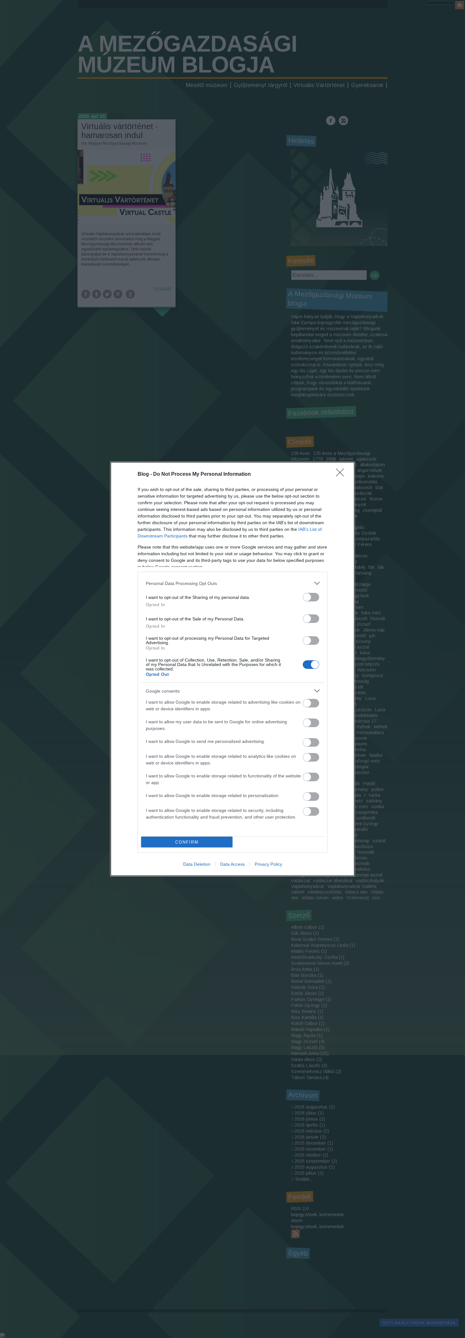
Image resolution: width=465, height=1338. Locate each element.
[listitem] (232, 583)
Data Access (232, 864)
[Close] (342, 474)
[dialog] (232, 669)
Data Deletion (196, 864)
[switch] (311, 597)
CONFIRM (187, 842)
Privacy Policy (268, 864)
